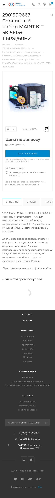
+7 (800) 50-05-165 (28, 433)
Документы (27, 349)
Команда (27, 340)
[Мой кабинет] (44, 4)
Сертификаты (27, 344)
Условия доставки (27, 405)
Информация (27, 371)
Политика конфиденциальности (27, 381)
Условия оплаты (27, 401)
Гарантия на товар (27, 410)
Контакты (27, 353)
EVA (40, 487)
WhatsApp (31, 459)
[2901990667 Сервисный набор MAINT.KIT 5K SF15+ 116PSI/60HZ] (28, 97)
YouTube (24, 459)
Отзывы (31, 202)
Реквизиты (27, 377)
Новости (27, 357)
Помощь (27, 395)
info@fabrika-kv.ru (30, 439)
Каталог (27, 314)
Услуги (27, 320)
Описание (12, 202)
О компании (27, 336)
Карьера (27, 361)
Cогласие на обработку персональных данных (28, 385)
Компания (27, 330)
